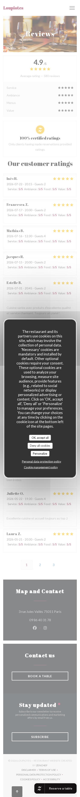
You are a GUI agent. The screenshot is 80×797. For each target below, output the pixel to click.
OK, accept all (40, 437)
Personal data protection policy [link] (41, 461)
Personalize (40, 453)
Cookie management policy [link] (41, 467)
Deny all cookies (40, 445)
